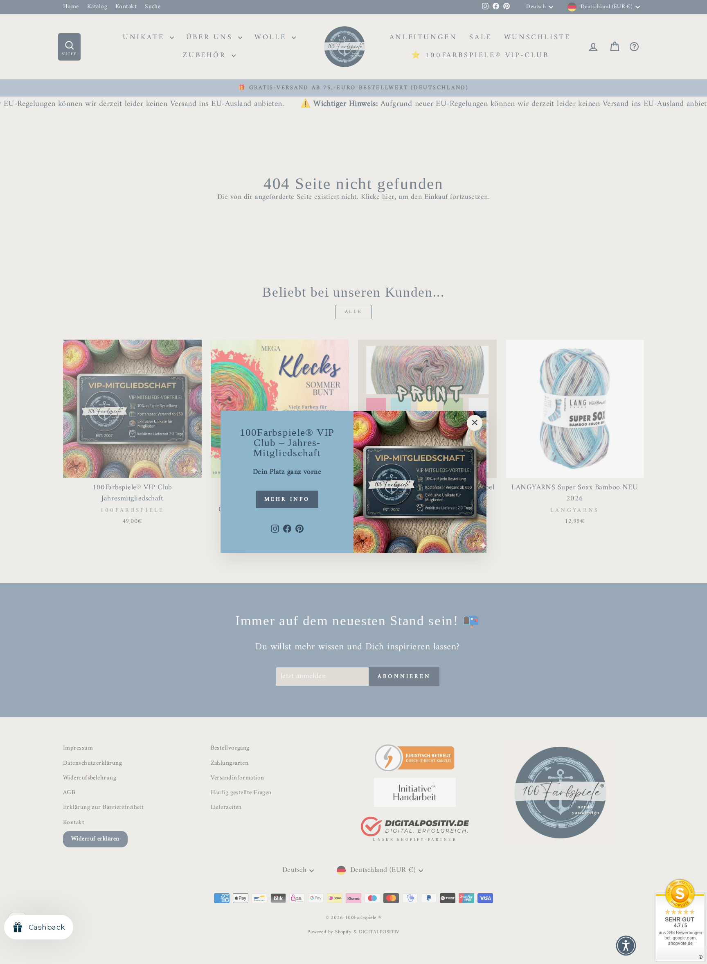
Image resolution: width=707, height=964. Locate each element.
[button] (626, 945)
